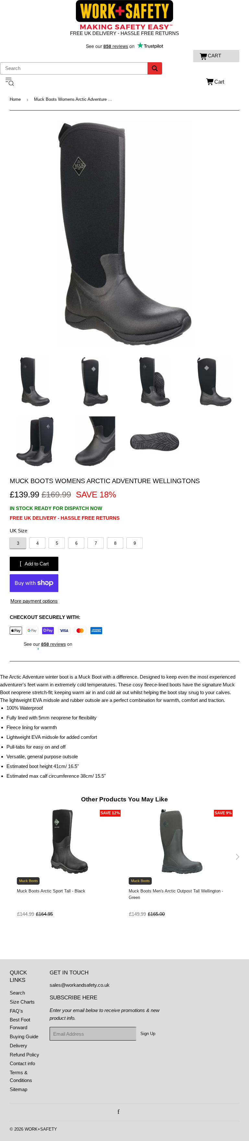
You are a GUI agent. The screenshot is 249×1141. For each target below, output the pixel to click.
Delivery (18, 1045)
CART (214, 55)
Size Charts (22, 1002)
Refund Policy (24, 1054)
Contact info (22, 1063)
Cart (219, 82)
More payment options (34, 601)
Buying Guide (24, 1036)
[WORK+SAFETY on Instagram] (126, 1112)
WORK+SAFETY (41, 1129)
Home (15, 99)
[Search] (155, 68)
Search (17, 992)
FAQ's (16, 1011)
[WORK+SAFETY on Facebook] (118, 1112)
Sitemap (18, 1089)
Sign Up (147, 1033)
